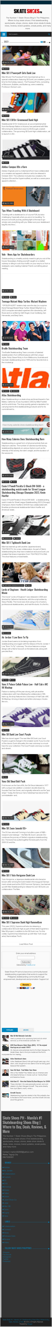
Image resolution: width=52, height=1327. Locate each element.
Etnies (6, 1190)
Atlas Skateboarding (11, 395)
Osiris (6, 1209)
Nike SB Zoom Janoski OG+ (14, 828)
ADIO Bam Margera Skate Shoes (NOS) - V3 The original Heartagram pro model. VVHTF (28, 1046)
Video (6, 1242)
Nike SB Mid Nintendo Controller (20, 1035)
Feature (6, 297)
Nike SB (6, 68)
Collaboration (8, 538)
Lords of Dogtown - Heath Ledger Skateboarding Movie (25, 591)
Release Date (9, 1236)
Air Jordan (7, 633)
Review (7, 1239)
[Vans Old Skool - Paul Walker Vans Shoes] (5, 1072)
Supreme (15, 918)
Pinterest (6, 1261)
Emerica (7, 1187)
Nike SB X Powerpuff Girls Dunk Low (18, 73)
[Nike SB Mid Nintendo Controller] (5, 1038)
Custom (7, 1177)
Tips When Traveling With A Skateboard (20, 210)
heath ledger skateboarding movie (13, 585)
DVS (6, 1183)
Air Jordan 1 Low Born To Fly (15, 637)
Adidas (6, 162)
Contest (7, 1229)
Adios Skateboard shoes (18, 1058)
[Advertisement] (26, 1290)
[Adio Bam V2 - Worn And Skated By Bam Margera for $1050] (5, 1084)
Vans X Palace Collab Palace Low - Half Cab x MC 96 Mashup (25, 685)
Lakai (6, 1203)
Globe (6, 1196)
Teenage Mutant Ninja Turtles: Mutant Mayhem (24, 301)
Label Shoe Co (10, 1200)
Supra (6, 1213)
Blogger (29, 1324)
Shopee (6, 1252)
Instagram (7, 1257)
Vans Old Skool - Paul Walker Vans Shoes (23, 1070)
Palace (6, 680)
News (14, 297)
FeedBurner (30, 965)
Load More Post (26, 944)
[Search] (49, 34)
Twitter (6, 1259)
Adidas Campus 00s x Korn (14, 167)
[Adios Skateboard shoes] (5, 1061)
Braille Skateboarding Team (15, 348)
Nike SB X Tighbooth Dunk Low (16, 542)
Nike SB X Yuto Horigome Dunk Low (18, 875)
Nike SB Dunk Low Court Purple (16, 734)
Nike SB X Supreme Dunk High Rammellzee (22, 922)
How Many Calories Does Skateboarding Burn (23, 439)
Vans (13, 680)
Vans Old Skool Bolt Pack (13, 781)
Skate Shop (15, 391)
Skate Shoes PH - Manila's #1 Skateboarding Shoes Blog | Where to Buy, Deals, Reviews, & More (24, 1124)
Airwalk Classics (15, 1092)
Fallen (6, 1193)
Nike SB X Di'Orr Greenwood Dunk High (20, 120)
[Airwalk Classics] (5, 1095)
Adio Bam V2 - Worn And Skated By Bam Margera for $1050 (30, 1081)
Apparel (6, 481)
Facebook (7, 1254)
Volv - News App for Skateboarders (18, 254)
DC (5, 1180)
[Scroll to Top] (48, 1322)
